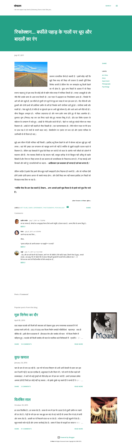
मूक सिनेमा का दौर (26, 314)
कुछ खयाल (21, 357)
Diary (104, 78)
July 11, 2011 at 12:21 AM (33, 252)
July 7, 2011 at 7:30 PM (37, 220)
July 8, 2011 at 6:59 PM (33, 232)
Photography (106, 84)
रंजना (22, 232)
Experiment (105, 81)
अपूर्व (22, 252)
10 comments (26, 344)
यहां (81, 200)
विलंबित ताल (22, 399)
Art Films (105, 75)
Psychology (105, 87)
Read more (79, 344)
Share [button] (104, 63)
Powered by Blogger (67, 437)
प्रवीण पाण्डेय (24, 220)
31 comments (26, 429)
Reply (23, 226)
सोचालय (17, 5)
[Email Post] (67, 208)
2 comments (26, 386)
